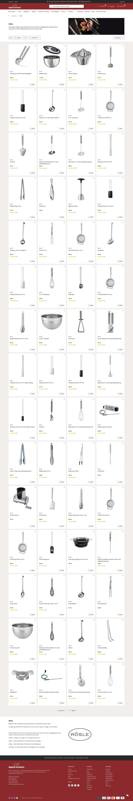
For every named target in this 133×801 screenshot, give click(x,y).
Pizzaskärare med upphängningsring (79, 692)
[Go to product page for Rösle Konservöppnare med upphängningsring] (110, 321)
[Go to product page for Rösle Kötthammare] (110, 56)
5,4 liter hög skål (44, 338)
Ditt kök (69, 769)
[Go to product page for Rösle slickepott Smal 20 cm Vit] (110, 145)
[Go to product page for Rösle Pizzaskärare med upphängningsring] (81, 675)
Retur (107, 784)
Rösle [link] (21, 16)
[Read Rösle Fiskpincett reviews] (40, 213)
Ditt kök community (101, 11)
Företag (16, 1)
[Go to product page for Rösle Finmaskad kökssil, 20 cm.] (110, 277)
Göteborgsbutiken (110, 780)
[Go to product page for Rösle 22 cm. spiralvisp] (81, 100)
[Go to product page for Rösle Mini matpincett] (110, 586)
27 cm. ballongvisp (44, 294)
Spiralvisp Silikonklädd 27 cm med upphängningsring (48, 163)
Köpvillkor (108, 771)
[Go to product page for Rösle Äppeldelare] (23, 675)
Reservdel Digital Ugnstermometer (49, 692)
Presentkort (89, 787)
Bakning (34, 11)
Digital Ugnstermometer (105, 427)
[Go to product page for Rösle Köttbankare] (52, 498)
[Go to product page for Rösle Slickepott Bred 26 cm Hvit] (23, 277)
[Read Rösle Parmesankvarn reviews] (11, 522)
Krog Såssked (72, 603)
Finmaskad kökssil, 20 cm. (105, 294)
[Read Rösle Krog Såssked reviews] (70, 610)
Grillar (88, 782)
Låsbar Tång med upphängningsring (20, 471)
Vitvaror (63, 11)
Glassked (41, 427)
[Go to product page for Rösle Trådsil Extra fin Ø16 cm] (110, 100)
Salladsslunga (43, 73)
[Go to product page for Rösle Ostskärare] (110, 454)
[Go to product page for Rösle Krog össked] (23, 586)
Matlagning (26, 11)
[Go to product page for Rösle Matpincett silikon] (81, 454)
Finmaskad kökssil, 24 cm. (17, 559)
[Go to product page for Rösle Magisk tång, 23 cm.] (52, 454)
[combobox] (66, 6)
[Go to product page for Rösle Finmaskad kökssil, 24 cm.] (23, 542)
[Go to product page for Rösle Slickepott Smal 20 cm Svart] (81, 365)
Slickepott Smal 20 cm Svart (76, 383)
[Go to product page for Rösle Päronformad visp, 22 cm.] (110, 675)
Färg (11, 37)
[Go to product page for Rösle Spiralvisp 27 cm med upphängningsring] (81, 145)
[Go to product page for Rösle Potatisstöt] (81, 321)
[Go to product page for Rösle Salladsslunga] (52, 56)
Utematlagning (55, 11)
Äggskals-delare (73, 206)
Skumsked (101, 250)
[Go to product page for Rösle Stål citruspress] (81, 56)
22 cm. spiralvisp (73, 118)
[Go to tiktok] (78, 785)
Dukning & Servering (43, 11)
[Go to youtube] (69, 785)
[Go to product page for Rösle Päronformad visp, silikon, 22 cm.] (52, 586)
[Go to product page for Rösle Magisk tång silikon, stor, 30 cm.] (23, 321)
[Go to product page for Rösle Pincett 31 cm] (52, 233)
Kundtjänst (122, 1)
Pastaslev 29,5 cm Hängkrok (18, 250)
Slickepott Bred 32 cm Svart (105, 206)
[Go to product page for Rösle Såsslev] (81, 630)
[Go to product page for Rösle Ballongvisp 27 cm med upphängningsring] (81, 410)
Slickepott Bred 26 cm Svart (18, 118)
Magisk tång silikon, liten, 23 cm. (77, 515)
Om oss (69, 773)
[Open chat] (127, 795)
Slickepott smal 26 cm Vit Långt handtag (21, 383)
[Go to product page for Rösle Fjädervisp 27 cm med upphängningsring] (110, 365)
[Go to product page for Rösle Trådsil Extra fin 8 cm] (110, 498)
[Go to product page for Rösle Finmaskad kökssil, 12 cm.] (81, 233)
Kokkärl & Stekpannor (91, 778)
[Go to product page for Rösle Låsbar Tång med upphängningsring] (23, 454)
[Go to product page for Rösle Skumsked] (110, 233)
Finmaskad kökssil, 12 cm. (75, 250)
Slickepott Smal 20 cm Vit (105, 162)
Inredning (70, 11)
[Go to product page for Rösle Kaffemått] (81, 277)
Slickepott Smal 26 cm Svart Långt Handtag (22, 427)
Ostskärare (101, 471)
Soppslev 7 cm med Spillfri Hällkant (49, 118)
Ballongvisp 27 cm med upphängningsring (80, 427)
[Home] (15, 6)
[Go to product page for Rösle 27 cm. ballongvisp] (52, 277)
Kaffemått (71, 294)
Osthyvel (12, 162)
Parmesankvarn (14, 515)
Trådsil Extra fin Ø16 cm (104, 118)
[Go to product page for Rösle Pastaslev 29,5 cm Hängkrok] (23, 233)
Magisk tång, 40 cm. (15, 206)
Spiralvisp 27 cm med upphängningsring (80, 162)
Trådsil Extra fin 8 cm (104, 515)
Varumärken (80, 11)
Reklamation (108, 785)
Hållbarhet (70, 774)
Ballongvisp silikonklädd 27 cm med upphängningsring (49, 648)
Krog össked (13, 603)
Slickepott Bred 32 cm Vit (46, 383)
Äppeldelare (13, 692)
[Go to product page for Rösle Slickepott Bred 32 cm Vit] (52, 365)
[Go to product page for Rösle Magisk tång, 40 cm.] (23, 189)
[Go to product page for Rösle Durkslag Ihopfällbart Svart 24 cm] (81, 542)
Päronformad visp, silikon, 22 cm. (48, 603)
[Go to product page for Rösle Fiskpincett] (52, 189)
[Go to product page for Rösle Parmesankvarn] (23, 498)
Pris (26, 37)
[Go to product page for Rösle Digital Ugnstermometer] (110, 410)
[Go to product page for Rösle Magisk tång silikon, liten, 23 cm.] (81, 498)
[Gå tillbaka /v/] (9, 15)
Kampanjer (87, 11)
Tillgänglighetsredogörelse (74, 778)
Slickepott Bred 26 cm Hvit (17, 294)
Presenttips (11, 1)
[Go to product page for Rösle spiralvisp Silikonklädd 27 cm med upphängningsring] (52, 145)
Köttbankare (42, 515)
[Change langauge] (9, 798)
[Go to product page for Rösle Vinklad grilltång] (110, 630)
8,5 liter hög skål (14, 648)
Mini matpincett (102, 603)
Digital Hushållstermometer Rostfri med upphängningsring (109, 560)
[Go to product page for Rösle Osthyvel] (23, 145)
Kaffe (19, 11)
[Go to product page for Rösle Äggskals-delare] (81, 189)
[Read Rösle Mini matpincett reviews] (99, 610)
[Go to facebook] (75, 785)
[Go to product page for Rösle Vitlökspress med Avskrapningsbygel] (23, 56)
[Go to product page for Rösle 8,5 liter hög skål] (23, 630)
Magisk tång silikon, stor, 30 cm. (19, 338)
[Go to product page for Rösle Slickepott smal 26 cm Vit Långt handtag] (23, 365)
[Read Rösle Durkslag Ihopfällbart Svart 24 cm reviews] (70, 566)
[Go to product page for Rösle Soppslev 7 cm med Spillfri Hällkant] (52, 100)
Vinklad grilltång (102, 648)
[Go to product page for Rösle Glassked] (52, 410)
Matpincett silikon (73, 471)
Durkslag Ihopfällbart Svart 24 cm (78, 559)
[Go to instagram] (72, 785)
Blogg (69, 776)
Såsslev (70, 648)
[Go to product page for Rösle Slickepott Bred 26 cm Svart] (23, 100)
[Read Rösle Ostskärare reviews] (99, 477)
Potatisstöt (71, 338)
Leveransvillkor (109, 773)
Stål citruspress (72, 73)
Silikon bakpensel (44, 559)
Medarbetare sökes (72, 771)
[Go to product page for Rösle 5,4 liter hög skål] (52, 321)
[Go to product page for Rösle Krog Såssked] (81, 586)
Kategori (18, 37)
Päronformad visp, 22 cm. (105, 692)
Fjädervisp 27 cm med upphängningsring (109, 383)
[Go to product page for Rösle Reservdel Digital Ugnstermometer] (52, 675)
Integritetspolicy (109, 776)
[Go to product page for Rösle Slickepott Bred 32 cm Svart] (110, 189)
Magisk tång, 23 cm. (44, 471)
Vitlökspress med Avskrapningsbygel (20, 73)
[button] (60, 710)
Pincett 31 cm (43, 250)
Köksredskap (90, 774)
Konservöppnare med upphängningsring (109, 338)
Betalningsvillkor (109, 774)
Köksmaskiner (11, 11)
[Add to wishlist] (35, 45)
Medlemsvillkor (109, 778)
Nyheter (93, 11)
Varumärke (14, 16)
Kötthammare (102, 73)
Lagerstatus (35, 37)
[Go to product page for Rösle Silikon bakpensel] (52, 542)
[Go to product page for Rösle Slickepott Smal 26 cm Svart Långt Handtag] (23, 410)
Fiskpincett (42, 206)
